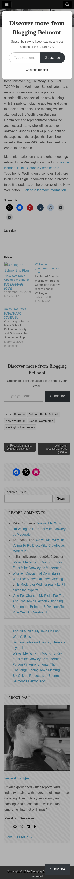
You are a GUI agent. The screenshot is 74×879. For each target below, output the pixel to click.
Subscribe (52, 57)
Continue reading (37, 69)
